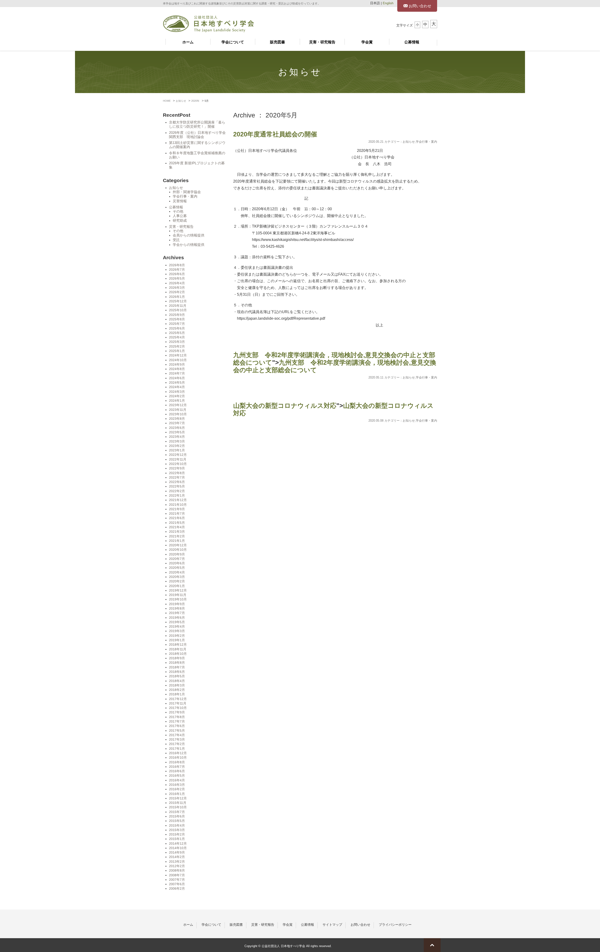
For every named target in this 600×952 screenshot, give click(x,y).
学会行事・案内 (185, 196)
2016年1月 (177, 794)
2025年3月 (177, 342)
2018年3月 (177, 685)
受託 (176, 240)
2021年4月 (177, 527)
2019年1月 (177, 640)
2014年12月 (178, 843)
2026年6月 (177, 274)
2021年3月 (177, 531)
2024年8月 (177, 369)
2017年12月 (178, 699)
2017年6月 (177, 726)
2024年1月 (177, 400)
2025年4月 (177, 337)
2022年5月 (177, 486)
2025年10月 (178, 310)
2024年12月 (178, 355)
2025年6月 (177, 328)
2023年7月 (177, 423)
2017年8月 (177, 717)
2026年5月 (177, 278)
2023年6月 (177, 428)
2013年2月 (177, 861)
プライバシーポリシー (395, 924)
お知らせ (176, 188)
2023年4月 (177, 437)
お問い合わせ (419, 6)
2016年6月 (177, 771)
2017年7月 (177, 721)
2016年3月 (177, 785)
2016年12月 (178, 753)
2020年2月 (177, 581)
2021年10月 (178, 504)
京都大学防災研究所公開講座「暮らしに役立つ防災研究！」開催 (197, 124)
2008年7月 (177, 875)
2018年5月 (177, 676)
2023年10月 (178, 414)
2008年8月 (177, 870)
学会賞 (367, 42)
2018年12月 (178, 644)
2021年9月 (177, 509)
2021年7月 (177, 513)
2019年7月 (177, 613)
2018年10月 (178, 654)
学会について (232, 42)
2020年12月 (178, 545)
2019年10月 (178, 599)
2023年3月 (177, 441)
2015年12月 (178, 798)
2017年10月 (178, 708)
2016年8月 (177, 762)
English (388, 3)
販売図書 (277, 42)
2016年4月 (177, 780)
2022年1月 (177, 495)
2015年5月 (177, 821)
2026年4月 (177, 283)
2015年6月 (177, 816)
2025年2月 (177, 346)
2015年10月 (178, 807)
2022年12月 (178, 455)
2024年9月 (177, 364)
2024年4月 (177, 387)
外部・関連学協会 (187, 192)
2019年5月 (177, 622)
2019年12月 (178, 590)
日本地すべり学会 (208, 23)
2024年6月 (177, 378)
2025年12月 (178, 301)
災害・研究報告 (322, 42)
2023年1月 (177, 450)
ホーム (188, 42)
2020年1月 (177, 586)
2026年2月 (177, 292)
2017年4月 (177, 735)
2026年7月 (177, 269)
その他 (178, 211)
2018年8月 (177, 662)
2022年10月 (178, 464)
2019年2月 (177, 635)
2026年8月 (177, 265)
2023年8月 (177, 418)
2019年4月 (177, 626)
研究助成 (180, 220)
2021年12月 (178, 500)
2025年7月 (177, 324)
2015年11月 (177, 803)
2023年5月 (177, 432)
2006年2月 (177, 888)
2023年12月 (178, 405)
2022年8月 (177, 473)
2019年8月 (177, 608)
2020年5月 (177, 568)
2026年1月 (177, 297)
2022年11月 (177, 459)
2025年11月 (177, 305)
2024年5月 (177, 382)
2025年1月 (177, 351)
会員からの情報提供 (188, 235)
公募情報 (411, 42)
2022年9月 (177, 468)
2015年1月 (177, 839)
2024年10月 (178, 360)
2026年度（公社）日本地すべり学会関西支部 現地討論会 (197, 135)
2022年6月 (177, 482)
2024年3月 (177, 392)
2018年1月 (177, 694)
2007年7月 (177, 879)
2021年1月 (177, 541)
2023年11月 (177, 410)
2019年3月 (177, 631)
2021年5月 (177, 523)
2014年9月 (177, 852)
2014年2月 (177, 857)
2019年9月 (177, 604)
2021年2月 (177, 536)
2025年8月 (177, 319)
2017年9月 (177, 712)
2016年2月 (177, 789)
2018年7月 (177, 667)
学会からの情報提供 (188, 245)
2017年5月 (177, 730)
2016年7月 (177, 766)
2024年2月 (177, 396)
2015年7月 (177, 812)
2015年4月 (177, 825)
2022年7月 (177, 477)
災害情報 (180, 201)
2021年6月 (177, 518)
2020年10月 (178, 549)
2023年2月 (177, 446)
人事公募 (180, 216)
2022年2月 (177, 491)
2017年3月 (177, 739)
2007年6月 (177, 884)
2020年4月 (177, 572)
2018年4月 (177, 681)
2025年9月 (177, 315)
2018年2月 (177, 690)
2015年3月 (177, 830)
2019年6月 (177, 617)
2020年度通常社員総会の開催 (275, 134)
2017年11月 (177, 703)
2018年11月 (177, 649)
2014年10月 (178, 848)
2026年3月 (177, 287)
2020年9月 (177, 554)
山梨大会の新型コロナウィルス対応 (284, 405)
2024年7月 (177, 373)
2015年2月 (177, 834)
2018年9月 (177, 658)
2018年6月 (177, 672)
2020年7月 (177, 559)
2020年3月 (177, 577)
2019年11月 (177, 595)
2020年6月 (177, 563)
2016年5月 (177, 775)
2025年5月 (177, 333)
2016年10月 (178, 757)
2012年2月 (177, 866)
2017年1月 (177, 748)
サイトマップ (332, 924)
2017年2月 (177, 744)
